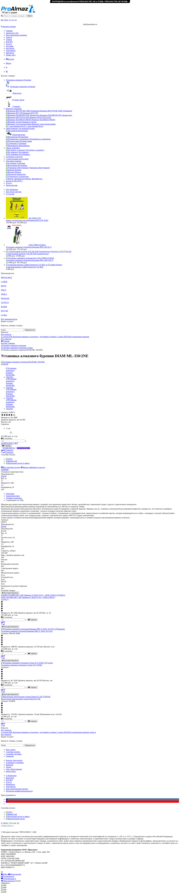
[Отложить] (3, 624)
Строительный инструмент (17, 159)
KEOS (3, 286)
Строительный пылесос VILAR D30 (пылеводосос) (27, 254)
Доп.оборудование (13, 161)
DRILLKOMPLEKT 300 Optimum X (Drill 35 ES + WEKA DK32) (28, 597)
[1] (2, 415)
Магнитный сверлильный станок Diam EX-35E (21, 699)
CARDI (4, 282)
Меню (8, 63)
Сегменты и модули (14, 157)
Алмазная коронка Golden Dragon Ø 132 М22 (24, 267)
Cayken (4, 315)
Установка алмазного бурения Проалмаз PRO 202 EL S (29, 247)
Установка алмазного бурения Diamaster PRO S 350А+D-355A (27, 631)
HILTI (3, 290)
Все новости (6, 334)
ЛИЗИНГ (5, 470)
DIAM (3, 476)
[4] (9, 415)
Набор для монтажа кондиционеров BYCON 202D (27, 220)
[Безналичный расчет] (15, 819)
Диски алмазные (13, 148)
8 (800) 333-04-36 (10, 823)
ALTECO (5, 302)
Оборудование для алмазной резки (20, 128)
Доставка (10, 46)
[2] (5, 415)
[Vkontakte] (7, 799)
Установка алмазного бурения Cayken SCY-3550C (21, 665)
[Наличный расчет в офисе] (18, 463)
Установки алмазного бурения (18, 80)
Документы (11, 51)
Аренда (9, 37)
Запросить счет (12, 33)
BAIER (4, 307)
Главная (9, 31)
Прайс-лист (11, 55)
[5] (11, 415)
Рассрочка (10, 48)
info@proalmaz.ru (7, 826)
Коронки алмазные (14, 109)
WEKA (4, 294)
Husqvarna (5, 298)
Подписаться (30, 330)
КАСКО (9, 42)
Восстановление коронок (16, 35)
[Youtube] (7, 802)
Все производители (9, 319)
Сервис (9, 39)
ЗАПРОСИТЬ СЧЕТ (9, 443)
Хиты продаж (11, 185)
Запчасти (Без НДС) (14, 181)
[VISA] (9, 459)
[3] (7, 415)
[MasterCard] (11, 461)
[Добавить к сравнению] (3, 622)
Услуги (9, 44)
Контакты (10, 53)
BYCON (4, 311)
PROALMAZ (6, 277)
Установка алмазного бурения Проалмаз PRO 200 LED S (29, 260)
